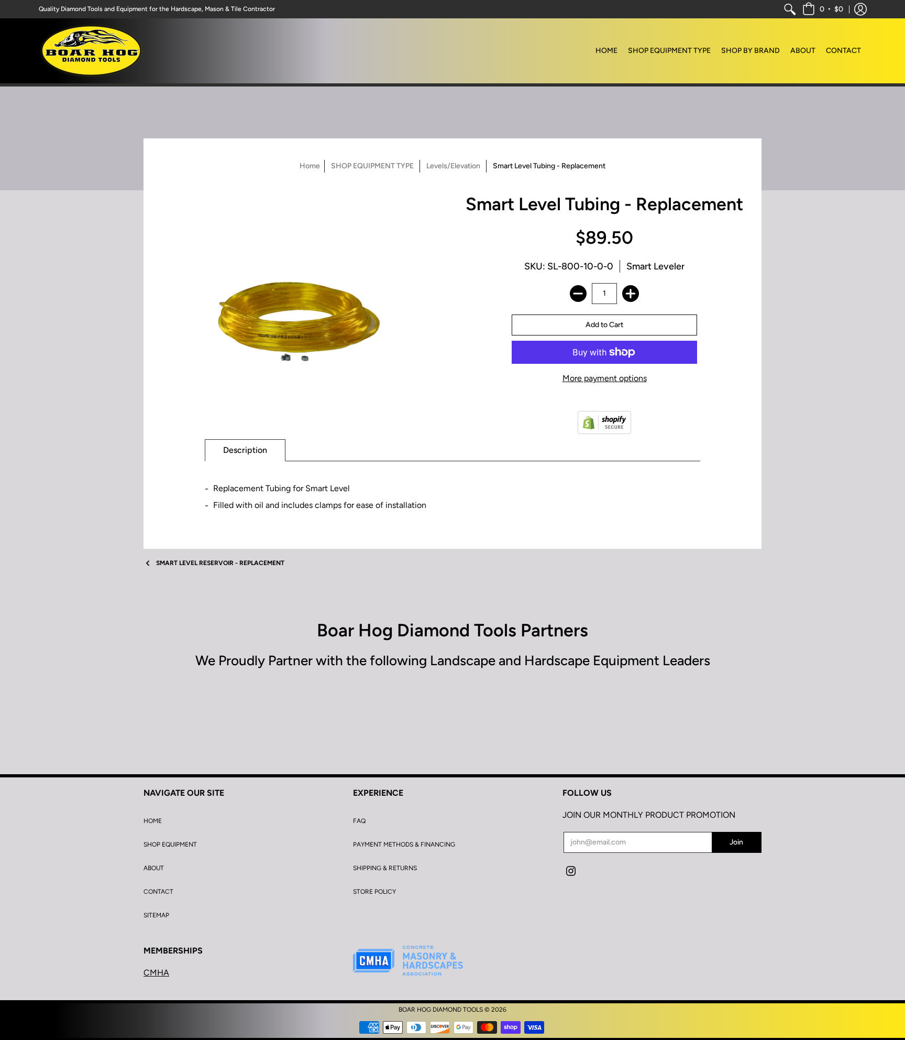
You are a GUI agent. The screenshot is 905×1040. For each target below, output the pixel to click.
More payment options (604, 378)
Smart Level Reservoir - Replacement (220, 563)
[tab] (245, 450)
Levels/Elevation (453, 165)
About (154, 868)
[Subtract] (578, 293)
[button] (822, 9)
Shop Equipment (170, 844)
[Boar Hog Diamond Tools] (91, 50)
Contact (158, 891)
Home (310, 165)
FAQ (359, 821)
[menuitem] (789, 9)
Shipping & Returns (385, 868)
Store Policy (374, 891)
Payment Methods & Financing (404, 844)
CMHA (156, 973)
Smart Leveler (655, 266)
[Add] (630, 293)
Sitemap (156, 915)
